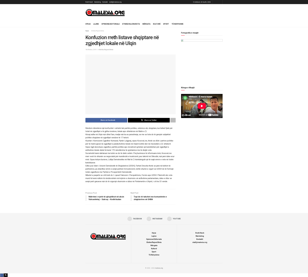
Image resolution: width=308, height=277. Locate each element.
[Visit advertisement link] (175, 12)
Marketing (97, 2)
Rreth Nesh (89, 2)
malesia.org (159, 268)
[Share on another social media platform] (173, 120)
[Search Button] (222, 24)
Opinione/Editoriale (110, 24)
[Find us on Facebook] (214, 2)
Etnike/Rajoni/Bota (131, 24)
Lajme (96, 24)
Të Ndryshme (177, 24)
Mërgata (146, 24)
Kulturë (156, 24)
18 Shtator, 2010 (90, 49)
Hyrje (88, 24)
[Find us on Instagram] (217, 2)
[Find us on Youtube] (220, 2)
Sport (166, 24)
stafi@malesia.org (115, 2)
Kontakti (105, 2)
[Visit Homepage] (105, 12)
